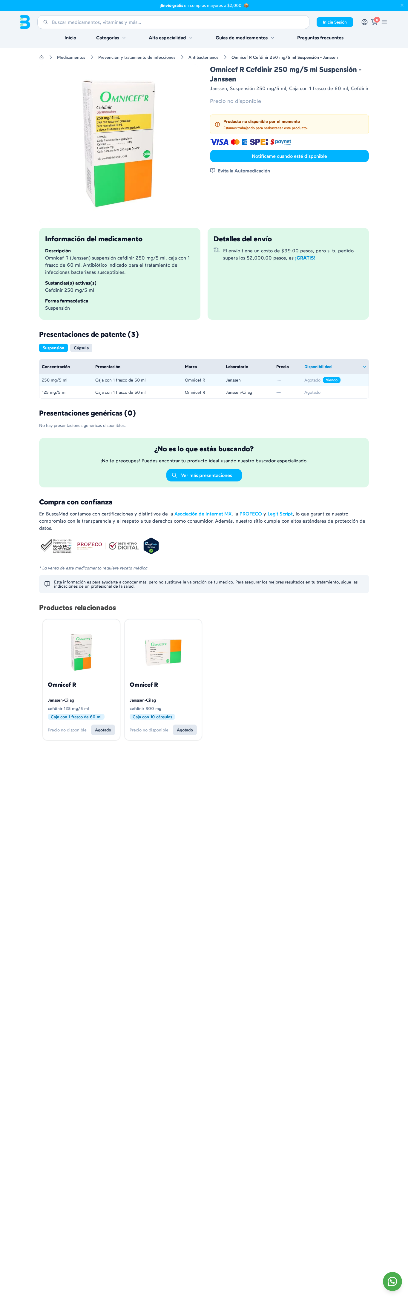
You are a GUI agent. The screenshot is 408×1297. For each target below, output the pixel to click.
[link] (384, 22)
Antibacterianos (203, 57)
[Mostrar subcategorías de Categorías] (124, 37)
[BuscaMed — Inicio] (25, 22)
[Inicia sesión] (364, 22)
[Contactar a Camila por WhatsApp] (392, 1281)
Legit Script (280, 514)
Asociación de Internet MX (202, 514)
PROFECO (251, 514)
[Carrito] (374, 22)
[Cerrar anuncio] (402, 5)
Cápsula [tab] (81, 348)
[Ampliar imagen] (118, 143)
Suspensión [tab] (53, 348)
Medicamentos (71, 57)
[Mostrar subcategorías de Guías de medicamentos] (272, 37)
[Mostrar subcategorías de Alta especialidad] (191, 37)
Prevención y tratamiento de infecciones (136, 57)
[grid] (204, 378)
